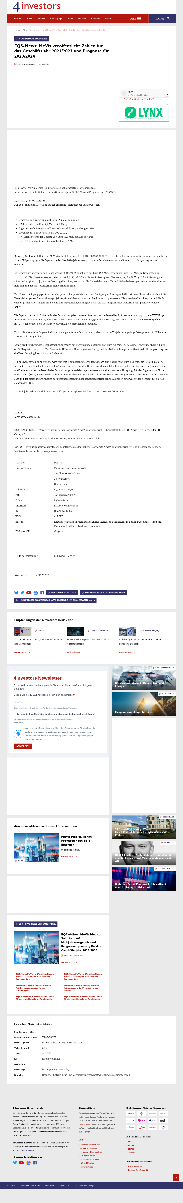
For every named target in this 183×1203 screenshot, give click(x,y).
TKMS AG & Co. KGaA (99, 631)
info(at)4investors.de (25, 1150)
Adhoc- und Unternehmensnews (32, 30)
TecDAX (132, 1152)
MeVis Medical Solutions (33, 39)
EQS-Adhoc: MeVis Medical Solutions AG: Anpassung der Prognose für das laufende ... (81, 988)
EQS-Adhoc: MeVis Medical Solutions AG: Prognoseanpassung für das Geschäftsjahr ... (33, 988)
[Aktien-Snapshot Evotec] (152, 1120)
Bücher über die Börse (90, 1144)
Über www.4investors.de (30, 1185)
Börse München (87, 1163)
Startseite (11, 1185)
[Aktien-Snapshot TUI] (141, 1127)
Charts (70, 18)
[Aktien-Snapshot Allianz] (130, 1113)
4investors (17, 30)
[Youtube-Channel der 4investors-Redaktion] (28, 592)
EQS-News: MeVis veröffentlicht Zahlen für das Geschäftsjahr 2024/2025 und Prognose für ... (35, 976)
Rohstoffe (95, 18)
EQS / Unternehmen (76, 955)
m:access (82, 18)
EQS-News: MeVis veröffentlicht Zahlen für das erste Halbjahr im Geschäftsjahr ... (35, 999)
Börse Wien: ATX (136, 1166)
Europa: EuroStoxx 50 (138, 1170)
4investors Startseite (63, 593)
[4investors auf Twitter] (22, 593)
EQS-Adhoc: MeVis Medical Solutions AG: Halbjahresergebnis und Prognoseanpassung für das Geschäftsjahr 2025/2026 (81, 942)
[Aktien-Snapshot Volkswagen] (163, 1127)
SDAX (131, 1148)
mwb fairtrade (86, 1166)
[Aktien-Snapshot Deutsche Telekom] (141, 1120)
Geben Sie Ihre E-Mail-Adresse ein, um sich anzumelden (44, 695)
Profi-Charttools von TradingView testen (144, 99)
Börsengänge (56, 18)
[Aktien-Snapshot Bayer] (141, 1113)
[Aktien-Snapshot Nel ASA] (163, 1120)
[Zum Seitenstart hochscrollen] (176, 1177)
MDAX (131, 1145)
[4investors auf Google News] (35, 592)
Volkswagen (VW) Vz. (152, 631)
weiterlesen (20, 652)
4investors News (87, 1155)
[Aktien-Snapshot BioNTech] (152, 1113)
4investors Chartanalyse (91, 1151)
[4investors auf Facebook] (42, 593)
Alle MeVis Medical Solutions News (104, 593)
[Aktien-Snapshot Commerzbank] (163, 1113)
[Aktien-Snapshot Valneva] (152, 1127)
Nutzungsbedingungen (83, 735)
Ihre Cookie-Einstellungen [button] (84, 1185)
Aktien (29, 18)
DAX (130, 1141)
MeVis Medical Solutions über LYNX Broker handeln (144, 119)
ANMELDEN (23, 746)
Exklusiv (17, 18)
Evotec (41, 631)
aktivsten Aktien (85, 1124)
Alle (133, 18)
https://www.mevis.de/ (55, 1070)
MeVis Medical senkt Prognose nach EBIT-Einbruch (76, 841)
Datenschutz (64, 1185)
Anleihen (41, 18)
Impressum (49, 1185)
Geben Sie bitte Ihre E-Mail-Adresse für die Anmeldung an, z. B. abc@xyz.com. (45, 708)
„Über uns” (27, 1135)
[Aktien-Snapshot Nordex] (130, 1127)
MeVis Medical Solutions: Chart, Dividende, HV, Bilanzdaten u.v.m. (57, 600)
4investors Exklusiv (88, 1148)
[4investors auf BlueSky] (16, 593)
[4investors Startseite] (36, 6)
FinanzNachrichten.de (89, 1159)
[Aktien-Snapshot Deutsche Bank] (130, 1120)
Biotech (108, 18)
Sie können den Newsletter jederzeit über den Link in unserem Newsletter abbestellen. (43, 720)
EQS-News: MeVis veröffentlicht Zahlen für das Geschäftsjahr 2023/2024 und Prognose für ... (83, 976)
